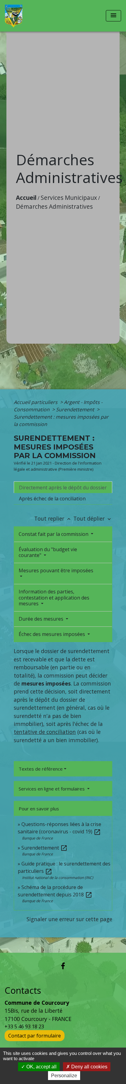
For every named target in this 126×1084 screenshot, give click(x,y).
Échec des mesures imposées (52, 634)
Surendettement (75, 409)
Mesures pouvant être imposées (56, 570)
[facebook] (63, 966)
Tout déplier (92, 518)
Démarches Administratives (54, 206)
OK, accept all (41, 1066)
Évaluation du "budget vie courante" (48, 552)
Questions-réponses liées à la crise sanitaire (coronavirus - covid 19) (59, 828)
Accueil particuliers (36, 402)
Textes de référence (41, 769)
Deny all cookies (88, 1066)
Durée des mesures (42, 618)
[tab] (63, 487)
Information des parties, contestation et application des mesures (54, 597)
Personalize (64, 1075)
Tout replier (53, 518)
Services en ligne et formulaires (52, 789)
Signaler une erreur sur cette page (69, 919)
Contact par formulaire (34, 1035)
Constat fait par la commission (54, 534)
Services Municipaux (69, 197)
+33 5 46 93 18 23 (24, 1026)
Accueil (26, 197)
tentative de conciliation (45, 731)
